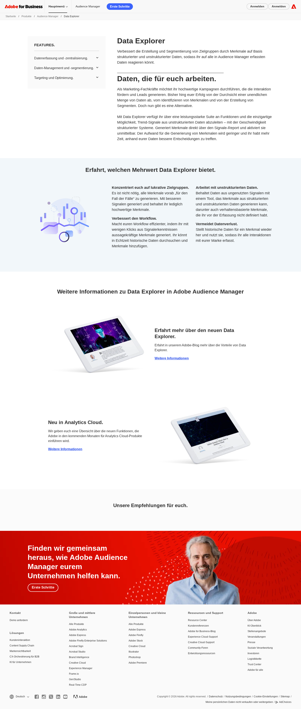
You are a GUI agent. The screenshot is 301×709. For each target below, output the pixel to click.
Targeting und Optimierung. (54, 78)
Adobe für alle (255, 669)
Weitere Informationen (172, 358)
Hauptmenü (57, 6)
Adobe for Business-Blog (202, 631)
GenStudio (75, 679)
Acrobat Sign (76, 646)
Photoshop (135, 657)
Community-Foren (198, 647)
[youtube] (65, 697)
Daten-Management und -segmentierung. (64, 68)
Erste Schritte (120, 6)
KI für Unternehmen (20, 662)
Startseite (11, 16)
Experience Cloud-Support (203, 636)
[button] (19, 696)
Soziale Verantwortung (260, 647)
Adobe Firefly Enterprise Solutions (88, 640)
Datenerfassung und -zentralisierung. (61, 58)
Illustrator (134, 651)
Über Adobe (254, 620)
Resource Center (197, 620)
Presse (251, 642)
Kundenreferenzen (198, 625)
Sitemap (285, 696)
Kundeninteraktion (20, 640)
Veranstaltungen (257, 636)
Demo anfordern (19, 620)
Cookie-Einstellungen (266, 696)
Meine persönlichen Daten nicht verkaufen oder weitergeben (239, 702)
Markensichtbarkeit (20, 651)
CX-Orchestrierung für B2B (24, 656)
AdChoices (285, 702)
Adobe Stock (136, 640)
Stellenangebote (257, 631)
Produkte (27, 16)
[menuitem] (66, 58)
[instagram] (44, 697)
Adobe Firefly (136, 635)
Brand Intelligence (79, 657)
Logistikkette (254, 658)
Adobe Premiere (138, 662)
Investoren (253, 653)
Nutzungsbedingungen (238, 696)
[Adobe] (294, 6)
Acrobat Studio (77, 651)
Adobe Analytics (78, 629)
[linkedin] (58, 697)
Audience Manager (88, 6)
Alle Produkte (76, 624)
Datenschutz (216, 696)
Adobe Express (77, 635)
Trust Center (254, 664)
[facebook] (37, 697)
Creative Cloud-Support (201, 642)
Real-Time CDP (78, 684)
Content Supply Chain (22, 645)
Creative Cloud (77, 662)
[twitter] (51, 697)
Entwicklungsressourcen (201, 653)
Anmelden (257, 6)
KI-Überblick (254, 625)
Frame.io (74, 673)
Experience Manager (80, 668)
